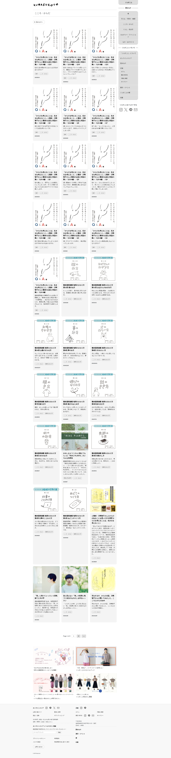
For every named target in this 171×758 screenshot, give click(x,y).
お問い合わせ (38, 746)
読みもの (128, 8)
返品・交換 (36, 715)
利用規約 (56, 738)
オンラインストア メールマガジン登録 (44, 726)
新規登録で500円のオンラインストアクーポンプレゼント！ (49, 729)
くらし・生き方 (128, 29)
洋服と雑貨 (124, 78)
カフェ (123, 71)
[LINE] (130, 109)
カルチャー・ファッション (128, 35)
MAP (95, 723)
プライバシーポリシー (39, 738)
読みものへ (39, 22)
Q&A (36, 73)
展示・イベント (125, 87)
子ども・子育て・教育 (128, 19)
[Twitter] (125, 109)
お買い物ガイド (37, 712)
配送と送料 (57, 712)
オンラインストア (126, 58)
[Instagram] (120, 109)
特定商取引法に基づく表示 (61, 742)
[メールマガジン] (135, 109)
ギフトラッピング (59, 715)
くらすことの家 (125, 92)
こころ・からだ (43, 73)
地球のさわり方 (77, 299)
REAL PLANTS (67, 478)
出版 (121, 97)
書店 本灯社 (124, 75)
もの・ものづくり (128, 42)
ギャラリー (124, 81)
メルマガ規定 (36, 742)
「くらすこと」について (128, 53)
